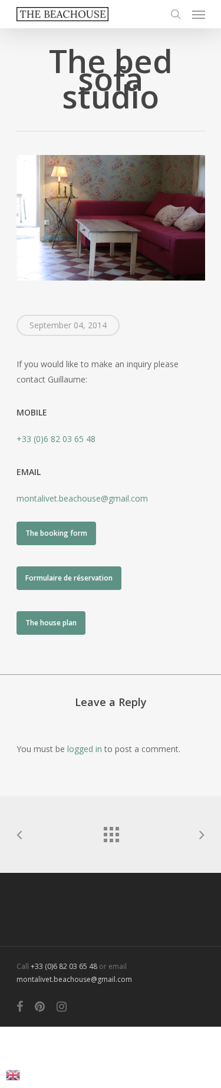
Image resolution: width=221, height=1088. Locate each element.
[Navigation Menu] (198, 14)
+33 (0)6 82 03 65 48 (56, 438)
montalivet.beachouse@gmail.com (82, 498)
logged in (84, 748)
